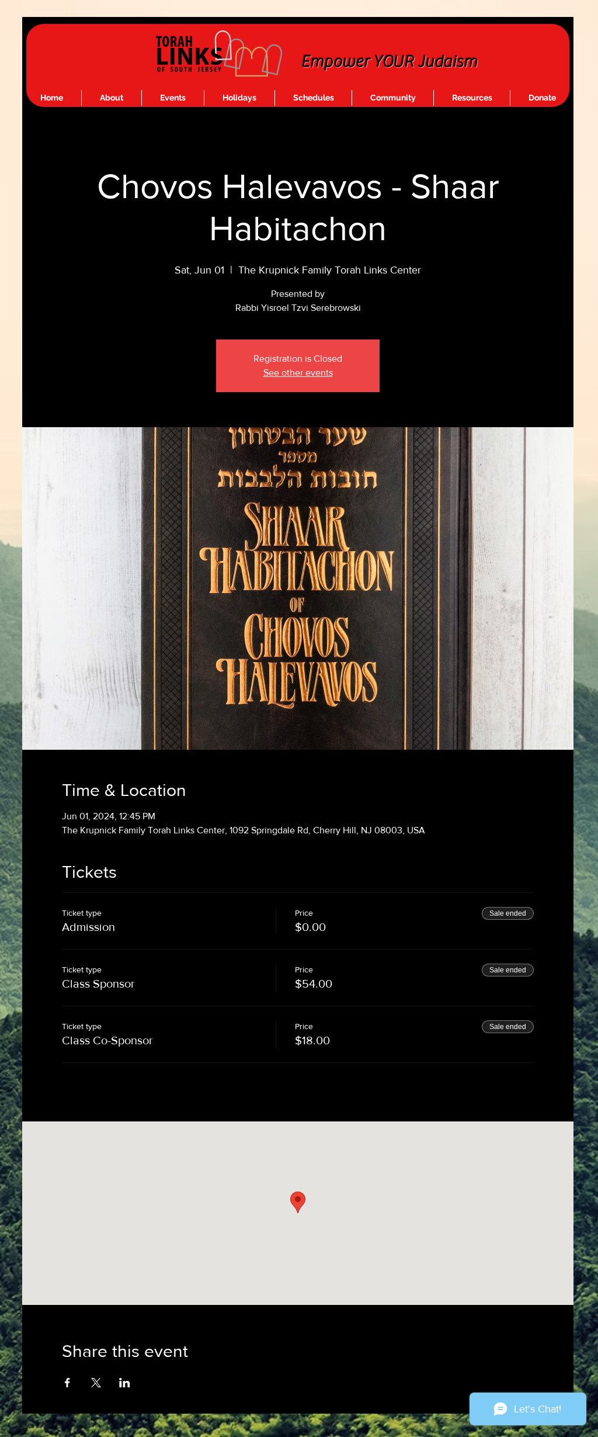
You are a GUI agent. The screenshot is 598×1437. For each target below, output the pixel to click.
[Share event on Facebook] (67, 1382)
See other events (298, 373)
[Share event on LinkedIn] (124, 1382)
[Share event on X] (96, 1382)
